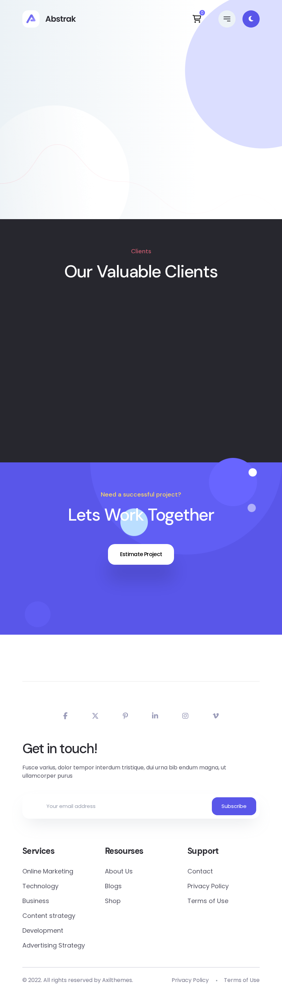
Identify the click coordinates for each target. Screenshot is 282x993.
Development (42, 930)
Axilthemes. (117, 980)
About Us (119, 871)
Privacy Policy (208, 886)
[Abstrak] (49, 19)
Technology (40, 886)
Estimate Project (141, 554)
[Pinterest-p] (125, 716)
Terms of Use (207, 901)
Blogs (113, 886)
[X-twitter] (95, 716)
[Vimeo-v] (215, 716)
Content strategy (48, 915)
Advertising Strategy (53, 945)
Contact (200, 871)
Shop (113, 901)
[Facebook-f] (65, 716)
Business (35, 901)
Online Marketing (47, 871)
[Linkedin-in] (155, 716)
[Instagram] (185, 716)
